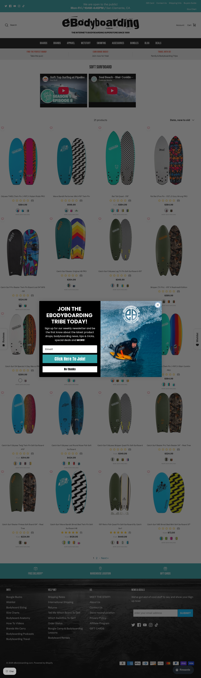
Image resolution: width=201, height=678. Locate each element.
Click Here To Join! (69, 359)
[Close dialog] (157, 305)
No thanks (70, 369)
